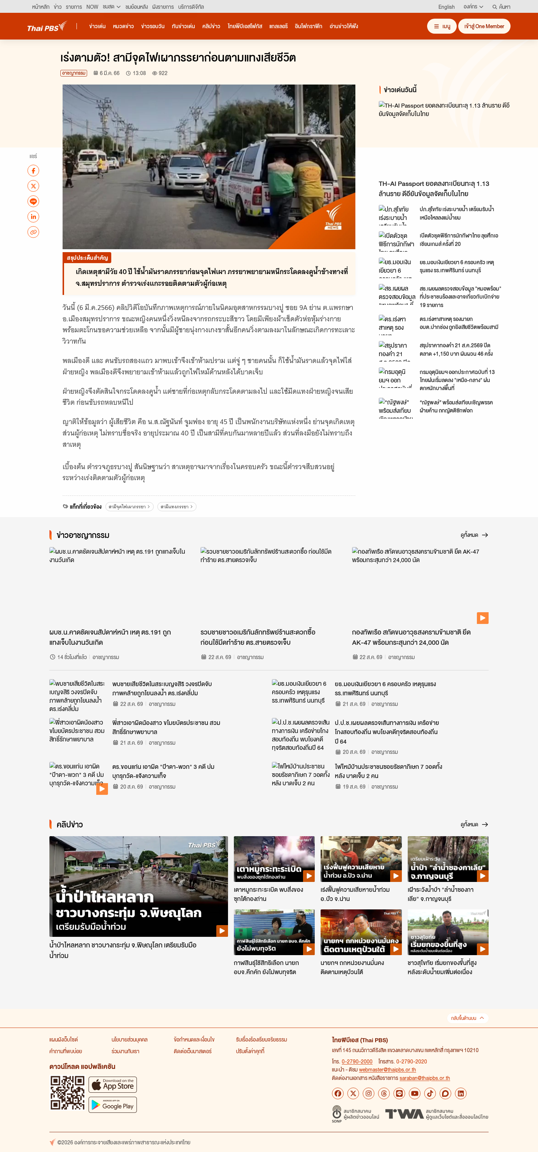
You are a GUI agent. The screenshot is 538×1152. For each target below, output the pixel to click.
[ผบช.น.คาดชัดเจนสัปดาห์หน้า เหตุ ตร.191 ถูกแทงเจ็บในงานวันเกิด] (117, 585)
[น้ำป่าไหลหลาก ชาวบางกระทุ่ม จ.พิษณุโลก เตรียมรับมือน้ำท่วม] (138, 886)
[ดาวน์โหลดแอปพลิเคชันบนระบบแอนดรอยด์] (113, 1105)
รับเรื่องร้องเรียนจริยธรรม (261, 1039)
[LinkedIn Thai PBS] (461, 1093)
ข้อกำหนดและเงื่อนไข (194, 1039)
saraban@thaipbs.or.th (425, 1077)
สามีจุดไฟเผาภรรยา (127, 506)
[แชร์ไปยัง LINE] (33, 201)
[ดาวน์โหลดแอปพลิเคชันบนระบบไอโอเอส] (113, 1084)
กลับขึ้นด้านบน (463, 1018)
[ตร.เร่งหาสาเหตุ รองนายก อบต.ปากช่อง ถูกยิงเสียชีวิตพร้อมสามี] (397, 325)
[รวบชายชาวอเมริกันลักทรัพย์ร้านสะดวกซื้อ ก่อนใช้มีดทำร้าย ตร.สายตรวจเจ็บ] (269, 585)
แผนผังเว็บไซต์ (63, 1039)
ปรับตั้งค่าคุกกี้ (250, 1051)
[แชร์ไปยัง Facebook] (33, 170)
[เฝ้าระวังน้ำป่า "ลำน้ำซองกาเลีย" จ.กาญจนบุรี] (448, 859)
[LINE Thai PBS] (399, 1093)
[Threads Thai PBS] (384, 1093)
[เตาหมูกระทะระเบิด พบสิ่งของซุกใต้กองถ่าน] (274, 859)
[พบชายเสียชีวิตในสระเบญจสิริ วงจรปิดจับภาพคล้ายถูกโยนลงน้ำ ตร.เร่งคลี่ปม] (78, 695)
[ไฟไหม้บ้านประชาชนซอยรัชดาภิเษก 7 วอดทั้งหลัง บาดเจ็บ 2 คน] (301, 778)
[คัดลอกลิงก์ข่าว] (33, 232)
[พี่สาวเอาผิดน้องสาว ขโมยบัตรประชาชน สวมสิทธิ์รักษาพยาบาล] (78, 734)
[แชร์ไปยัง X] (33, 186)
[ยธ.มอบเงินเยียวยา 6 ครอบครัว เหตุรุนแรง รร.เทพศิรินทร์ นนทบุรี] (397, 268)
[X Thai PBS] (353, 1093)
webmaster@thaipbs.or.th (387, 1069)
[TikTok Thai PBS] (430, 1093)
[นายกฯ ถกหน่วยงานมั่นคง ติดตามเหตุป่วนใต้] (361, 932)
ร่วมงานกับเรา (125, 1051)
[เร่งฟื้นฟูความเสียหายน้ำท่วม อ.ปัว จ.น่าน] (361, 859)
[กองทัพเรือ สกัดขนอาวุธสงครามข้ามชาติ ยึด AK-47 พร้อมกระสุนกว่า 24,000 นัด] (420, 585)
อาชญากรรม (73, 73)
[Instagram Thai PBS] (368, 1093)
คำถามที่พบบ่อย (65, 1051)
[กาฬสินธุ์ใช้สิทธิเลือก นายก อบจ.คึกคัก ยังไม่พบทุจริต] (274, 932)
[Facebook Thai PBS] (338, 1093)
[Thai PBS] (47, 25)
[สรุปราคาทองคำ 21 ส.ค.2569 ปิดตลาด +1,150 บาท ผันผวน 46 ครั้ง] (397, 351)
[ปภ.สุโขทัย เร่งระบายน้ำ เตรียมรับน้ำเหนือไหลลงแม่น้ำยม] (397, 215)
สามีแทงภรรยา (174, 506)
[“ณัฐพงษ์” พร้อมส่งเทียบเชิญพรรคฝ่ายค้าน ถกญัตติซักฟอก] (397, 408)
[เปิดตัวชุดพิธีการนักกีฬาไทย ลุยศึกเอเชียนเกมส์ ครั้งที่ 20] (397, 241)
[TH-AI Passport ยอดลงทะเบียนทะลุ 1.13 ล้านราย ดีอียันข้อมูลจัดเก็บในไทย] (445, 138)
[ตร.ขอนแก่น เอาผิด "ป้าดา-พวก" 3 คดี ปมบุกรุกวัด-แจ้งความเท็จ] (78, 778)
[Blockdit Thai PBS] (445, 1093)
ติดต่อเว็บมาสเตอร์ (193, 1051)
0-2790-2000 (357, 1061)
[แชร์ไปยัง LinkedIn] (33, 216)
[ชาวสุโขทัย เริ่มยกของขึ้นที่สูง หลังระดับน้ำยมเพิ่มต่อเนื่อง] (448, 932)
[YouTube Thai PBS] (415, 1093)
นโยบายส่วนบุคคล (129, 1039)
